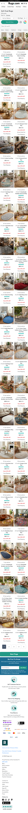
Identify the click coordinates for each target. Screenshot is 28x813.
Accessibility (5, 792)
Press (3, 794)
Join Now (23, 667)
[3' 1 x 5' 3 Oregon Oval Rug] (21, 450)
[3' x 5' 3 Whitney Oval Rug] (21, 619)
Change (8, 15)
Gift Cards (4, 761)
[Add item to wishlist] (12, 33)
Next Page (14, 654)
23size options (7, 88)
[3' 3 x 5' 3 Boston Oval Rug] (21, 351)
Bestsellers (4, 771)
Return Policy (5, 790)
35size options (7, 461)
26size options (7, 156)
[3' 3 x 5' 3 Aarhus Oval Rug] (7, 246)
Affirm (3, 769)
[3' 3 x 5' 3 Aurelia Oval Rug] (21, 77)
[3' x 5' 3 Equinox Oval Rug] (21, 417)
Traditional (13, 30)
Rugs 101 (4, 788)
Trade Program (6, 773)
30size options (21, 52)
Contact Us (5, 780)
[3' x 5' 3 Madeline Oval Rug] (7, 518)
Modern (7, 30)
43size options (7, 189)
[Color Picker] (25, 22)
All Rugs (3, 6)
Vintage (19, 30)
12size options (6, 52)
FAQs (3, 784)
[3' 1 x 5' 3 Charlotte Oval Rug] (7, 213)
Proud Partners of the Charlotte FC (11, 759)
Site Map (4, 767)
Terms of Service (15, 673)
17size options (6, 427)
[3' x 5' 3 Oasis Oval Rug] (7, 282)
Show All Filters (9, 22)
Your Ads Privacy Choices (9, 751)
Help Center (5, 786)
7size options (21, 528)
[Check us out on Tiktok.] (9, 800)
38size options (21, 461)
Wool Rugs (18, 6)
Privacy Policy (4, 671)
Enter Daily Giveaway (7, 775)
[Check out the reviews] (7, 807)
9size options (21, 223)
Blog (3, 763)
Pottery (24, 6)
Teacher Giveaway (6, 777)
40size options (7, 495)
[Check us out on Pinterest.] (12, 800)
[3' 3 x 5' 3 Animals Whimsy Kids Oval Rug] (21, 384)
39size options (21, 156)
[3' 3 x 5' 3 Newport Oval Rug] (21, 111)
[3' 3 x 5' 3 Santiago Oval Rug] (7, 179)
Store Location (5, 765)
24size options (21, 596)
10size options (6, 395)
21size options (6, 292)
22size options (21, 121)
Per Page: (20, 18)
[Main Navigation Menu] (1, 3)
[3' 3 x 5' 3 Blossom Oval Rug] (7, 484)
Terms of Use (5, 747)
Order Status (5, 782)
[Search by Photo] (21, 22)
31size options (21, 292)
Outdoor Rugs (10, 6)
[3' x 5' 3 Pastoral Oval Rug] (21, 145)
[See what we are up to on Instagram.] (6, 800)
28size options (21, 257)
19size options (21, 395)
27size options (21, 189)
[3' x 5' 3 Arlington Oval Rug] (7, 619)
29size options (7, 596)
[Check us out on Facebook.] (3, 800)
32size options (21, 88)
